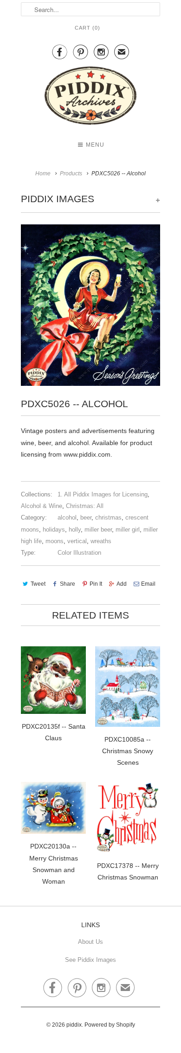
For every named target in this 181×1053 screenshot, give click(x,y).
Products (71, 173)
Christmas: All (84, 505)
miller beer (98, 529)
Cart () (87, 28)
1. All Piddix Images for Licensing (103, 494)
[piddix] (90, 97)
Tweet (38, 584)
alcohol (67, 517)
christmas (108, 517)
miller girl (128, 529)
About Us (90, 941)
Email (148, 584)
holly (75, 529)
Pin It (96, 584)
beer (85, 517)
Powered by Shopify (109, 1025)
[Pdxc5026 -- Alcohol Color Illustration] (90, 305)
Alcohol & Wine (41, 505)
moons (54, 541)
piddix (74, 1025)
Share (67, 584)
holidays (54, 529)
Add (121, 584)
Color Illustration (79, 552)
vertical (77, 541)
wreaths (100, 541)
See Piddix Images (90, 959)
